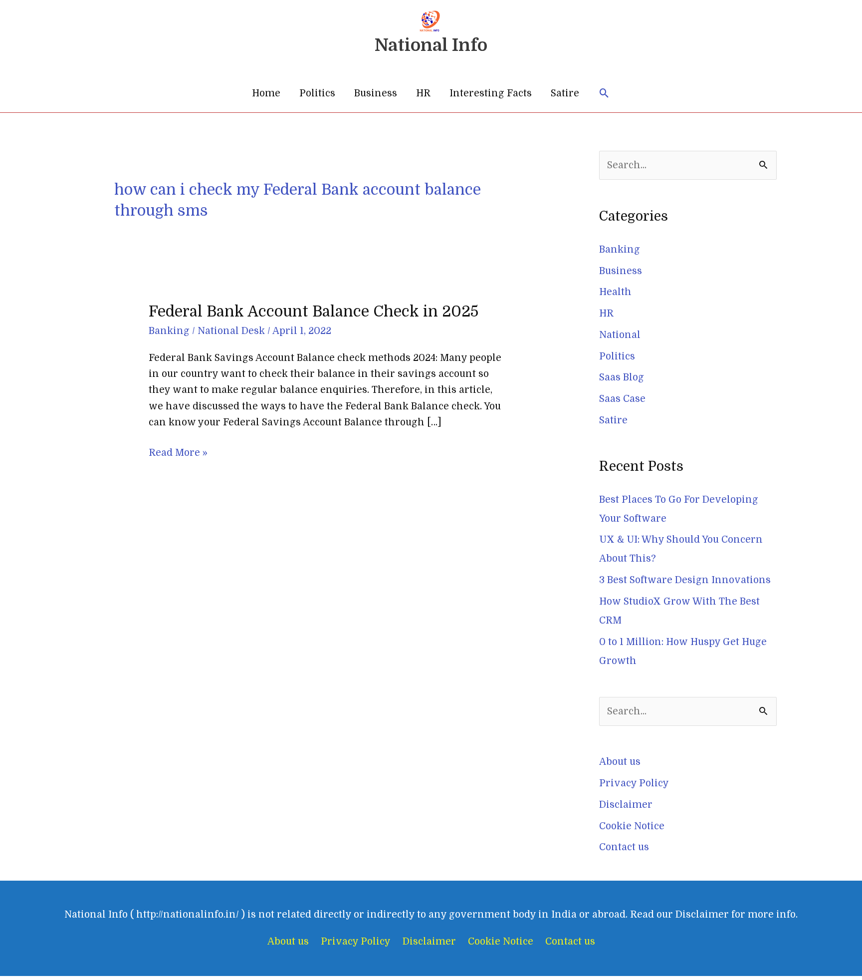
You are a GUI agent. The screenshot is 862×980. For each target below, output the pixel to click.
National (620, 334)
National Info (431, 45)
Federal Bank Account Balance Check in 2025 (313, 311)
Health (615, 292)
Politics (317, 93)
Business (375, 93)
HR (423, 93)
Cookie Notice (631, 826)
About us (620, 761)
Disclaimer (625, 804)
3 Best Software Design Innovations (685, 580)
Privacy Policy (634, 783)
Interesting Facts (490, 93)
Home (266, 93)
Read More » (178, 451)
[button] (604, 93)
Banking (169, 331)
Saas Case (622, 398)
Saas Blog (621, 377)
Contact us (624, 847)
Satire (565, 93)
